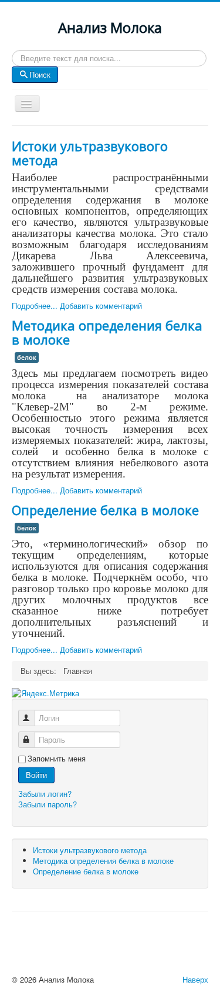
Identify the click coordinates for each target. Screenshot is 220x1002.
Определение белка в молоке (105, 510)
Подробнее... (34, 305)
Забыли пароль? (47, 804)
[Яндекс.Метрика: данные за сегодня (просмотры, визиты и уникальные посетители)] (45, 693)
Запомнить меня (57, 758)
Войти (36, 774)
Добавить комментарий (101, 305)
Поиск (39, 74)
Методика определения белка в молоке (107, 332)
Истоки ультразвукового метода (90, 153)
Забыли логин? (45, 793)
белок (26, 357)
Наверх (195, 979)
